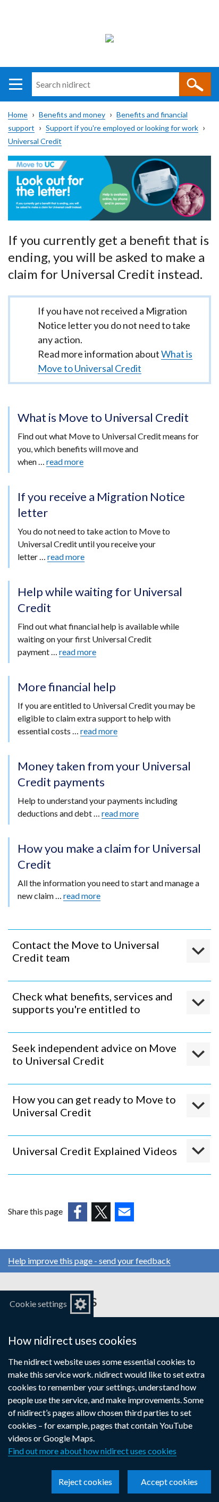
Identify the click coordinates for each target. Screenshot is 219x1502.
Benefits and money (72, 114)
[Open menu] (16, 84)
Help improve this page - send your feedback (89, 1260)
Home (18, 114)
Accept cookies (169, 1481)
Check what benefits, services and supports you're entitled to (92, 1002)
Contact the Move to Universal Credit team (85, 951)
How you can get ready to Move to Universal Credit (94, 1105)
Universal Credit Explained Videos (94, 1150)
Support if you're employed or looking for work (122, 127)
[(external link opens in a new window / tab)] (77, 1211)
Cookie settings (38, 1304)
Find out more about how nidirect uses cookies (92, 1451)
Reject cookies (85, 1481)
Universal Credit (35, 141)
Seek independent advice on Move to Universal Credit (94, 1054)
